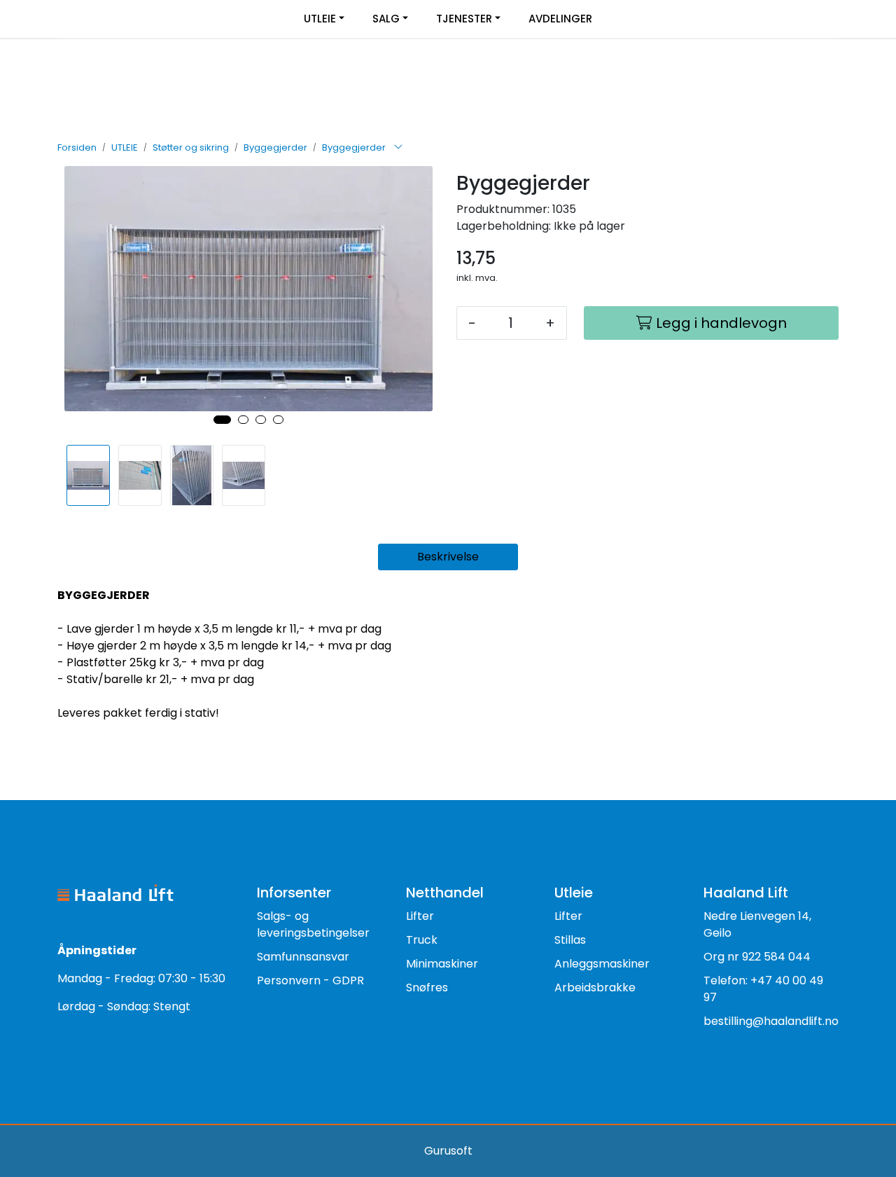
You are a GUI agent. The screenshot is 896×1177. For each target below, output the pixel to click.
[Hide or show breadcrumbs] (398, 148)
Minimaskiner (442, 964)
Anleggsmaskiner (602, 964)
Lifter (420, 916)
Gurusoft (448, 1151)
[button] (222, 419)
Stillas (570, 940)
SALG (386, 18)
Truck (422, 940)
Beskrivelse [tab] (448, 557)
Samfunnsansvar (303, 957)
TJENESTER (464, 18)
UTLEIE (320, 18)
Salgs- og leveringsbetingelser (313, 924)
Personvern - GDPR (310, 980)
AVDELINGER (560, 18)
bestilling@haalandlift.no (771, 1021)
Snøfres (427, 987)
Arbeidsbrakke (595, 987)
